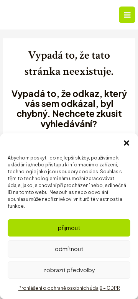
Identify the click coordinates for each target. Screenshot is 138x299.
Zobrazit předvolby (69, 269)
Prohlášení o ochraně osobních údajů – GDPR (69, 288)
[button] (126, 143)
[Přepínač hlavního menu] (127, 15)
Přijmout (69, 227)
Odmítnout (69, 248)
